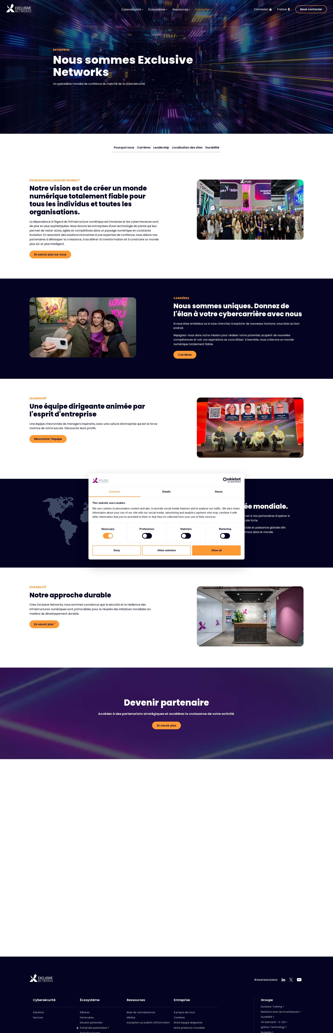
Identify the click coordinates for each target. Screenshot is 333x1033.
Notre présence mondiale (189, 1028)
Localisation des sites (187, 148)
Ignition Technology (273, 1027)
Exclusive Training (271, 1006)
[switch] (147, 536)
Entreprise (182, 1000)
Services (38, 1017)
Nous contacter (311, 9)
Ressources (136, 1000)
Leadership (161, 148)
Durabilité (212, 148)
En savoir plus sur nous (50, 255)
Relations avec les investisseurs (280, 1012)
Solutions (38, 1012)
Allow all (216, 550)
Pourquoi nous (124, 148)
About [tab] (218, 491)
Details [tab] (166, 491)
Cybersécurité (44, 1000)
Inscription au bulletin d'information (148, 1022)
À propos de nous (184, 1012)
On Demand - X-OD (273, 1022)
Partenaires (87, 1017)
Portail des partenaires (93, 1028)
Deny (117, 550)
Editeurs (84, 1012)
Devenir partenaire (91, 1022)
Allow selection (166, 550)
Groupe (267, 1000)
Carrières (144, 148)
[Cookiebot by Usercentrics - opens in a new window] (225, 480)
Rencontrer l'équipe (48, 439)
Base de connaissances (141, 1012)
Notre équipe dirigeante (188, 1022)
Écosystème (90, 1000)
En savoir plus (44, 624)
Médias (131, 1017)
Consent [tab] (114, 491)
